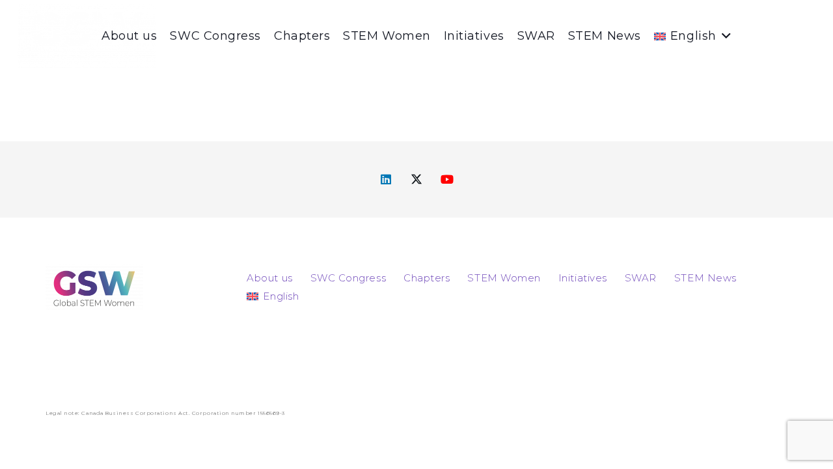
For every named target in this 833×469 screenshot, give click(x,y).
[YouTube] (447, 179)
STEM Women (503, 278)
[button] (724, 36)
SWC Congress (348, 278)
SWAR (641, 278)
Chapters (426, 278)
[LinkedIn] (386, 179)
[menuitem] (273, 296)
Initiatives (582, 278)
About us (269, 278)
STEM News (705, 278)
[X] (416, 179)
